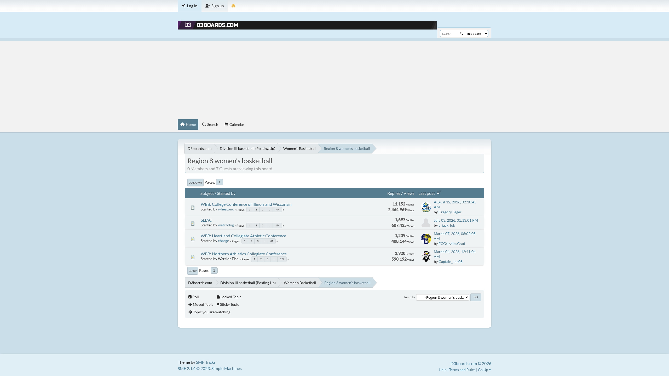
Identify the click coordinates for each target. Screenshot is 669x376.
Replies (393, 193)
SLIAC (206, 220)
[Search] (461, 33)
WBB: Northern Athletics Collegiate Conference (244, 253)
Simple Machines (226, 368)
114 (277, 225)
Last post (426, 193)
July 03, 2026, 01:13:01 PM (456, 220)
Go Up (193, 270)
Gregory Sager (450, 212)
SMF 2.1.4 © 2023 (194, 368)
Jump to (409, 297)
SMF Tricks (206, 362)
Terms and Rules (462, 369)
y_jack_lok (447, 225)
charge (223, 240)
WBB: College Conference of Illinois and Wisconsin (246, 204)
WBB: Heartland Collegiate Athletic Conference (243, 235)
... (269, 209)
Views (408, 193)
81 (271, 241)
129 (282, 259)
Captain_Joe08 (451, 261)
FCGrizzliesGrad (452, 243)
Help (443, 369)
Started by (226, 193)
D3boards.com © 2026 (471, 363)
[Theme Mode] (233, 6)
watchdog (226, 225)
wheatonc (226, 209)
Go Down (195, 182)
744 (277, 209)
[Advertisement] (334, 77)
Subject (207, 193)
